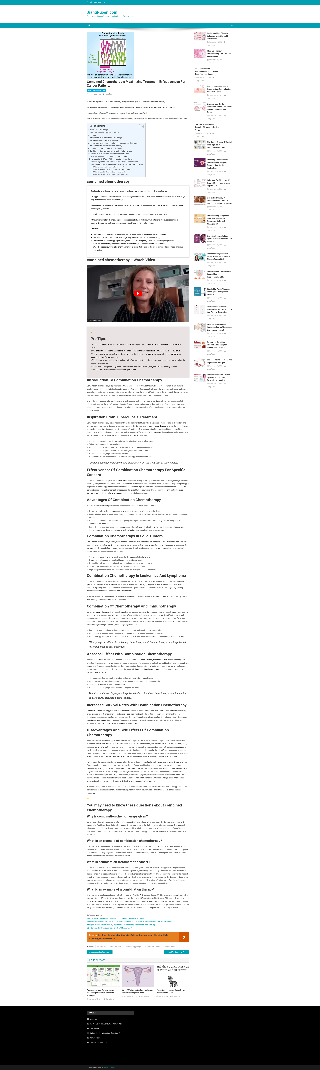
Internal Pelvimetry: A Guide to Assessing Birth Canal (177, 952)
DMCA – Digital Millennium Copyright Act (106, 1033)
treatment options (170, 947)
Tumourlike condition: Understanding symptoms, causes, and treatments (218, 345)
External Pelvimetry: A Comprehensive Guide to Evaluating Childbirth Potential (219, 200)
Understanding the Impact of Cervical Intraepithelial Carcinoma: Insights (219, 274)
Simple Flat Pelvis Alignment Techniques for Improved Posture (218, 292)
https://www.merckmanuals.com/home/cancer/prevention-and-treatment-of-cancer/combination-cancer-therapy (129, 922)
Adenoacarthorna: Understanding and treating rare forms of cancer (206, 71)
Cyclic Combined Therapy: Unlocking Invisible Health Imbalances (217, 36)
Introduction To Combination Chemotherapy (106, 138)
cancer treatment (116, 947)
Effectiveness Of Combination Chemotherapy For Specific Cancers (114, 143)
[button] (140, 126)
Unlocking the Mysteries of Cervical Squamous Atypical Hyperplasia (218, 183)
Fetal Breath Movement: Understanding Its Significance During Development (219, 327)
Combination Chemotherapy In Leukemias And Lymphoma (111, 151)
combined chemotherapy (99, 130)
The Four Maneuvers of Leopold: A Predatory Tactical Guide (207, 127)
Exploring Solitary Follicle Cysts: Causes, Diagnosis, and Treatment (219, 239)
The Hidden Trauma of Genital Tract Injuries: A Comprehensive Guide (219, 145)
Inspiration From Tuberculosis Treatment (105, 140)
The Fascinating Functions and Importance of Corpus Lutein (219, 361)
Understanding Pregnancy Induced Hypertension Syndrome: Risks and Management (218, 220)
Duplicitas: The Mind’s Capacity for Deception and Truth (170, 991)
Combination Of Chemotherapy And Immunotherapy (110, 154)
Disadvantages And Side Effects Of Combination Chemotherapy (114, 162)
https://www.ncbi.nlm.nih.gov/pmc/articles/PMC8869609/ (109, 928)
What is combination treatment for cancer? (109, 172)
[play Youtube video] (138, 293)
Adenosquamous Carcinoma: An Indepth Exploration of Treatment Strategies (100, 992)
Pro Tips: (93, 135)
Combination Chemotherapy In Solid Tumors (106, 148)
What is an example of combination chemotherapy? (112, 169)
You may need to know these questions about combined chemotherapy (117, 164)
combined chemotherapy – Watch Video (104, 132)
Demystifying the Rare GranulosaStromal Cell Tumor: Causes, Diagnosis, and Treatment (219, 108)
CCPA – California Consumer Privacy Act (106, 1024)
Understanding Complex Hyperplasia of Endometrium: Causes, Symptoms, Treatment (101, 952)
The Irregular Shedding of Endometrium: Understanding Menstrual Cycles (219, 89)
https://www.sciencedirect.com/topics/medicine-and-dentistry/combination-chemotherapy (121, 925)
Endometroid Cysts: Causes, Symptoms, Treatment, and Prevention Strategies (218, 377)
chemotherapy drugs (133, 947)
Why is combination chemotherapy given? (109, 167)
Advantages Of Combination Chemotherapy (106, 146)
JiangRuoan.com (102, 12)
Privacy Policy (95, 1038)
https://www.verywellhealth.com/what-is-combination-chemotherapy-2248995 (116, 918)
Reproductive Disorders (96, 90)
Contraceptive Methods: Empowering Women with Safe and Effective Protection (219, 309)
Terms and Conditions (98, 1042)
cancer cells (101, 947)
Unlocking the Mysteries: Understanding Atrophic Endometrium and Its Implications (217, 164)
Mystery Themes (109, 1067)
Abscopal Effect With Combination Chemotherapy (109, 156)
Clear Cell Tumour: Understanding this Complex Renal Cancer (219, 53)
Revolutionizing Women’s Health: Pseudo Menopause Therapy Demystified (218, 256)
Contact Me (94, 1028)
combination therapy (152, 947)
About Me (93, 1019)
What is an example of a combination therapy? (111, 174)
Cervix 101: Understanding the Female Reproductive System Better (137, 991)
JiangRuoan (109, 94)
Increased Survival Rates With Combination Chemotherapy (112, 159)
